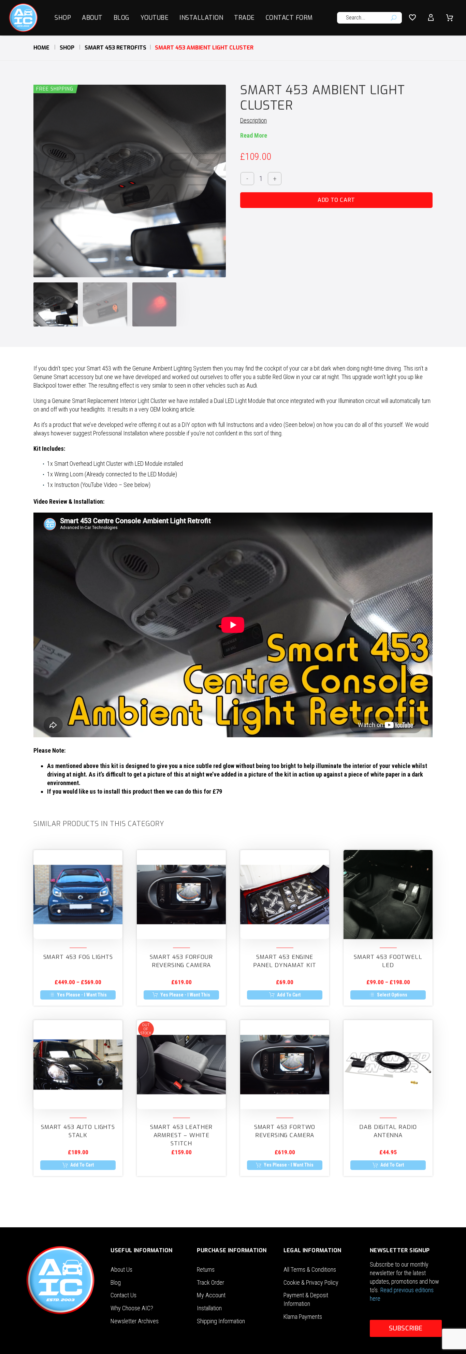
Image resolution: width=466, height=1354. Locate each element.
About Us (121, 1269)
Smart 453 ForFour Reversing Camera (181, 961)
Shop (63, 18)
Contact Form (289, 18)
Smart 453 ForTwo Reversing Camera (285, 1131)
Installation (201, 18)
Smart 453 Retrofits (115, 47)
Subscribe (406, 1328)
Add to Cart (336, 200)
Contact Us (123, 1295)
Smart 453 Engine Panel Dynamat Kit (284, 961)
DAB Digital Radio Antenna (388, 1131)
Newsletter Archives (135, 1321)
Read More (253, 135)
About (92, 18)
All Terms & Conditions (309, 1269)
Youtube (155, 18)
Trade (244, 18)
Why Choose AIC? (132, 1308)
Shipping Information (221, 1321)
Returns (206, 1269)
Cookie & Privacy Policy (310, 1282)
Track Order (210, 1282)
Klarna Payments (302, 1316)
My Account (211, 1295)
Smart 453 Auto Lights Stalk (78, 1131)
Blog (122, 18)
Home (41, 47)
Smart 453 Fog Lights (78, 957)
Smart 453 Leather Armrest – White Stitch (181, 1135)
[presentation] (41, 181)
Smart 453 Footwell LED (388, 961)
